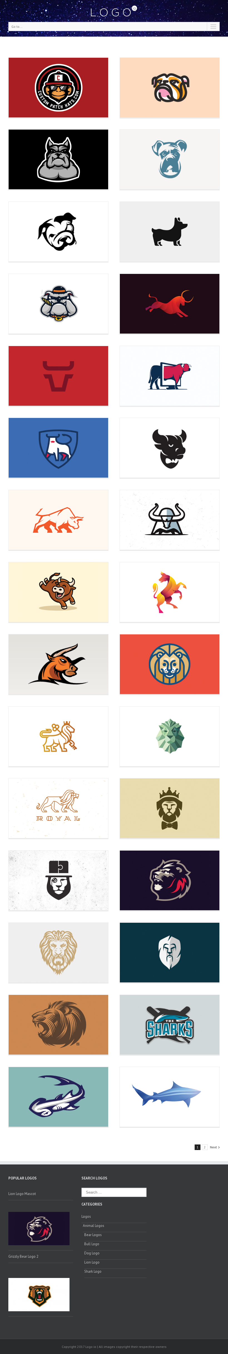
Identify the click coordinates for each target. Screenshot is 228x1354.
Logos (86, 1216)
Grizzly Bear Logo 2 (23, 1256)
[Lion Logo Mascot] (40, 1231)
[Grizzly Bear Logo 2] (40, 1296)
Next (213, 1147)
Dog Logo (92, 1253)
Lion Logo (92, 1262)
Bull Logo (91, 1244)
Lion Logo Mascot (22, 1193)
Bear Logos (93, 1234)
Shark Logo (92, 1271)
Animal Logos (93, 1225)
